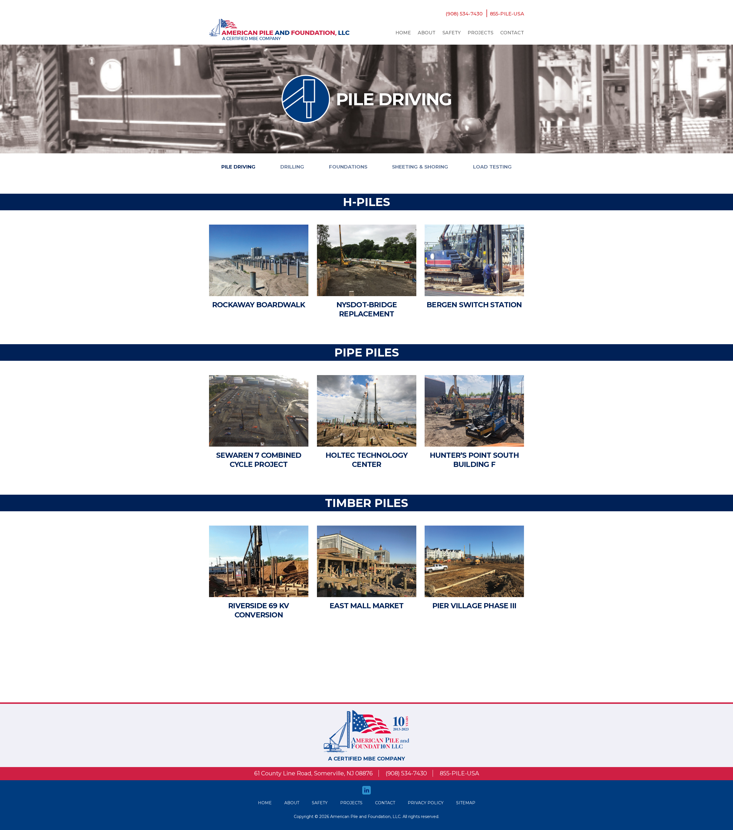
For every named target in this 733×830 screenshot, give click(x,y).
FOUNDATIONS (348, 167)
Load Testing (492, 167)
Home (403, 32)
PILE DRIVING (238, 167)
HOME (265, 802)
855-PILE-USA (507, 14)
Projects (480, 32)
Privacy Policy (426, 802)
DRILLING (292, 167)
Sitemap (465, 802)
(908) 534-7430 (464, 14)
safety (451, 32)
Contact (512, 32)
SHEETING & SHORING (420, 167)
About (427, 32)
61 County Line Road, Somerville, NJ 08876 (313, 773)
